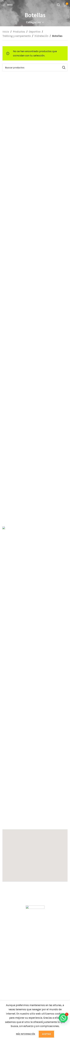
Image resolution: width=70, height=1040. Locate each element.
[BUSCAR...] (64, 67)
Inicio (5, 31)
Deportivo (35, 31)
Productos (19, 31)
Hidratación (41, 35)
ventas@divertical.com (19, 818)
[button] (35, 855)
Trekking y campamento (16, 35)
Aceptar (46, 1034)
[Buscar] (58, 5)
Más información (25, 1034)
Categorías (33, 22)
